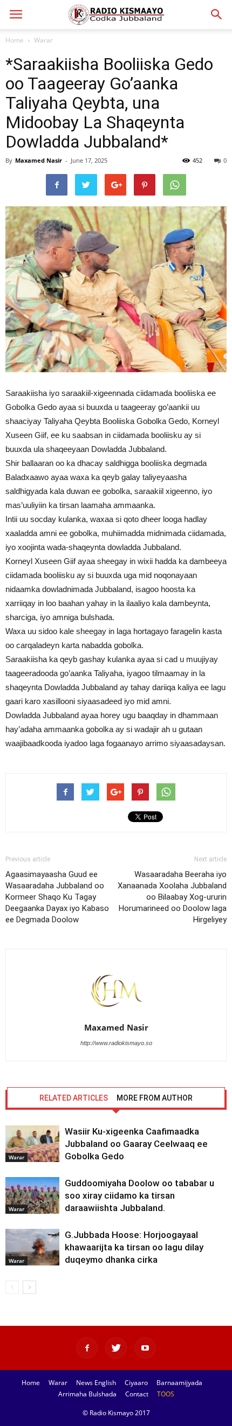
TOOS (165, 1394)
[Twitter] (116, 1348)
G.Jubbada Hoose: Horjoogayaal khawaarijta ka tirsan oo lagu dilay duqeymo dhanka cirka (134, 1247)
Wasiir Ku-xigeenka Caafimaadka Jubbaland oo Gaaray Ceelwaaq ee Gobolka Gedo (136, 1143)
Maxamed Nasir (38, 160)
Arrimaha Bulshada (87, 1394)
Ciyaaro (136, 1382)
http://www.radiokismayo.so (116, 1043)
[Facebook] (87, 1348)
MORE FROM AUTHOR (155, 1098)
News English (96, 1382)
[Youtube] (145, 1348)
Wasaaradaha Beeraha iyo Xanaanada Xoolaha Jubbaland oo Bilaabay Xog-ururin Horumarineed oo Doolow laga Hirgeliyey (172, 896)
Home (14, 40)
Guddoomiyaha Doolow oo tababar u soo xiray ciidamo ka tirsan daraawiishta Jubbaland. (139, 1195)
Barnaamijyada (179, 1382)
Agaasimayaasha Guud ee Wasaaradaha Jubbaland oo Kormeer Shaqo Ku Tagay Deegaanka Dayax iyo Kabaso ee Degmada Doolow (57, 896)
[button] (217, 14)
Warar (43, 40)
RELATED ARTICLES (73, 1098)
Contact (136, 1394)
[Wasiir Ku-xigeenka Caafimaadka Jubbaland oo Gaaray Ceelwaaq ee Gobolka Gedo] (32, 1144)
